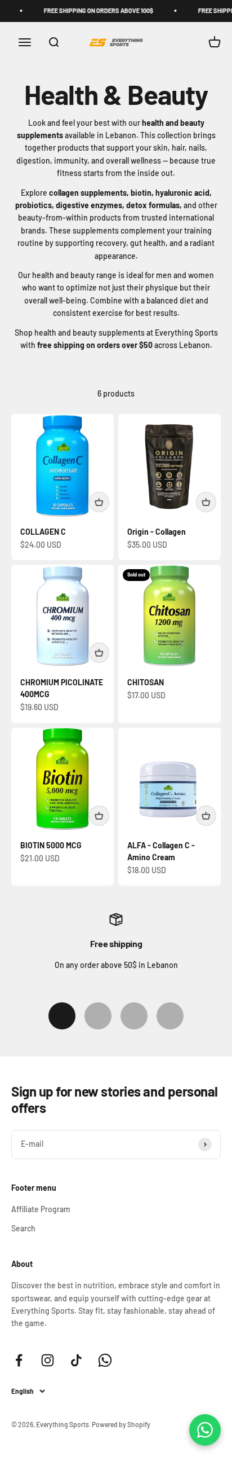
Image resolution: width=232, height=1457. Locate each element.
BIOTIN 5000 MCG (51, 845)
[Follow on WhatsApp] (105, 1360)
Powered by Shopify (121, 1424)
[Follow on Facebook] (18, 1360)
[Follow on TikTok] (76, 1360)
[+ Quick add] (99, 502)
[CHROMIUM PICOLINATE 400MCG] (62, 616)
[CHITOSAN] (169, 616)
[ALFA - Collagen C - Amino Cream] (169, 779)
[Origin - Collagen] (169, 465)
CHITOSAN (145, 682)
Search (23, 1228)
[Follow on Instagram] (47, 1360)
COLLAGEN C (43, 531)
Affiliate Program (40, 1209)
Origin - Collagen (156, 531)
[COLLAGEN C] (62, 465)
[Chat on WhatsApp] (205, 1430)
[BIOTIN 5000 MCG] (62, 779)
